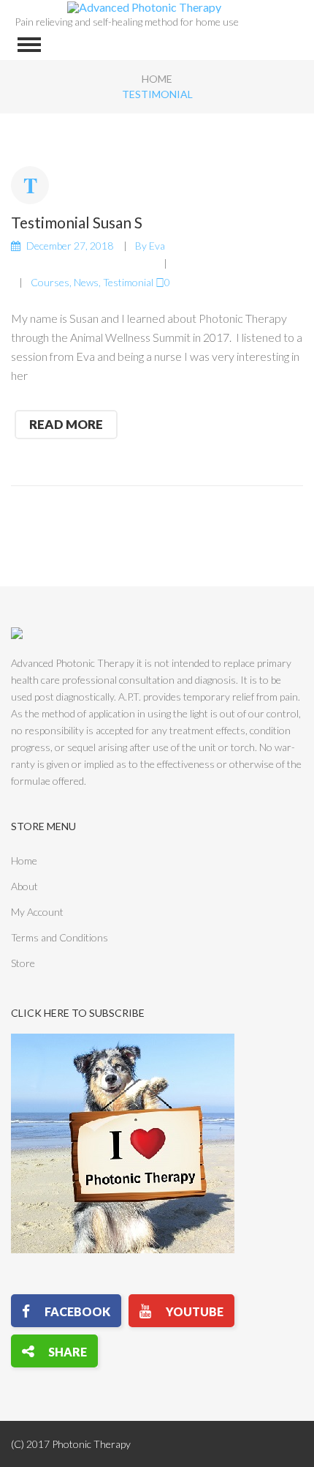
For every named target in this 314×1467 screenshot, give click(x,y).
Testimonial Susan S (76, 222)
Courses (50, 282)
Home (157, 78)
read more (66, 424)
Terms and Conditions (59, 937)
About (24, 886)
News (86, 282)
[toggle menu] (29, 44)
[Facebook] (66, 1310)
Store (23, 963)
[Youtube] (181, 1310)
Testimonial (128, 282)
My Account (37, 912)
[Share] (54, 1351)
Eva (157, 245)
